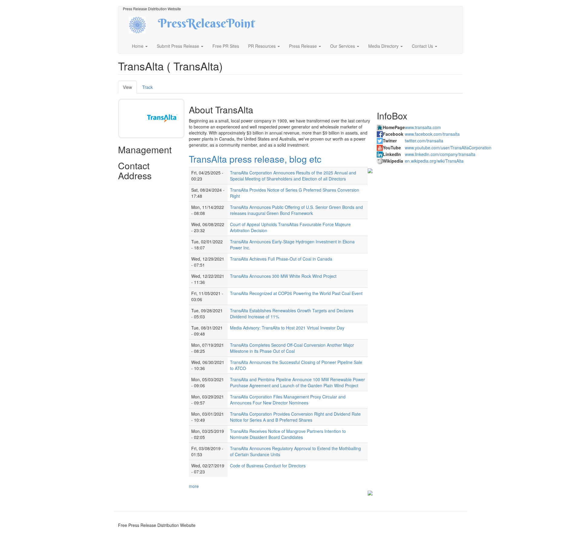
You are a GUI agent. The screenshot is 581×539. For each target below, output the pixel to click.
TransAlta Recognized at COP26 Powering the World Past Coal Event (296, 293)
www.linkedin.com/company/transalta (440, 154)
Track (147, 87)
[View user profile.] (162, 118)
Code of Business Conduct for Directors (268, 466)
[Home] (142, 24)
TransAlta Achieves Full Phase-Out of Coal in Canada (281, 259)
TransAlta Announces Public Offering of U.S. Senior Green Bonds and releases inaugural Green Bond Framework (296, 210)
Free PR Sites (225, 46)
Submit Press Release (178, 46)
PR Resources (262, 46)
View (130, 88)
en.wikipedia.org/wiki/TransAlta (434, 161)
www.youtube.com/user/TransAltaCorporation (448, 147)
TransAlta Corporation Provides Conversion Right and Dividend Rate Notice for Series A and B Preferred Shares (295, 417)
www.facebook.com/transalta (432, 134)
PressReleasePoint (206, 25)
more (194, 486)
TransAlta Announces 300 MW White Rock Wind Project (283, 276)
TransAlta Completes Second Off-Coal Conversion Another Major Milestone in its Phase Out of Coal (292, 348)
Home (138, 46)
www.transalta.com (423, 127)
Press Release (303, 46)
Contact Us (423, 46)
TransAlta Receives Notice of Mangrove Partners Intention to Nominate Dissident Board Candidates (288, 434)
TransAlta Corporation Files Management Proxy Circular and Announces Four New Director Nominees (288, 400)
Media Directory (384, 46)
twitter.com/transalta (424, 141)
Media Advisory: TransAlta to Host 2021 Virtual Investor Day (287, 328)
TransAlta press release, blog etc (255, 158)
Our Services (343, 46)
